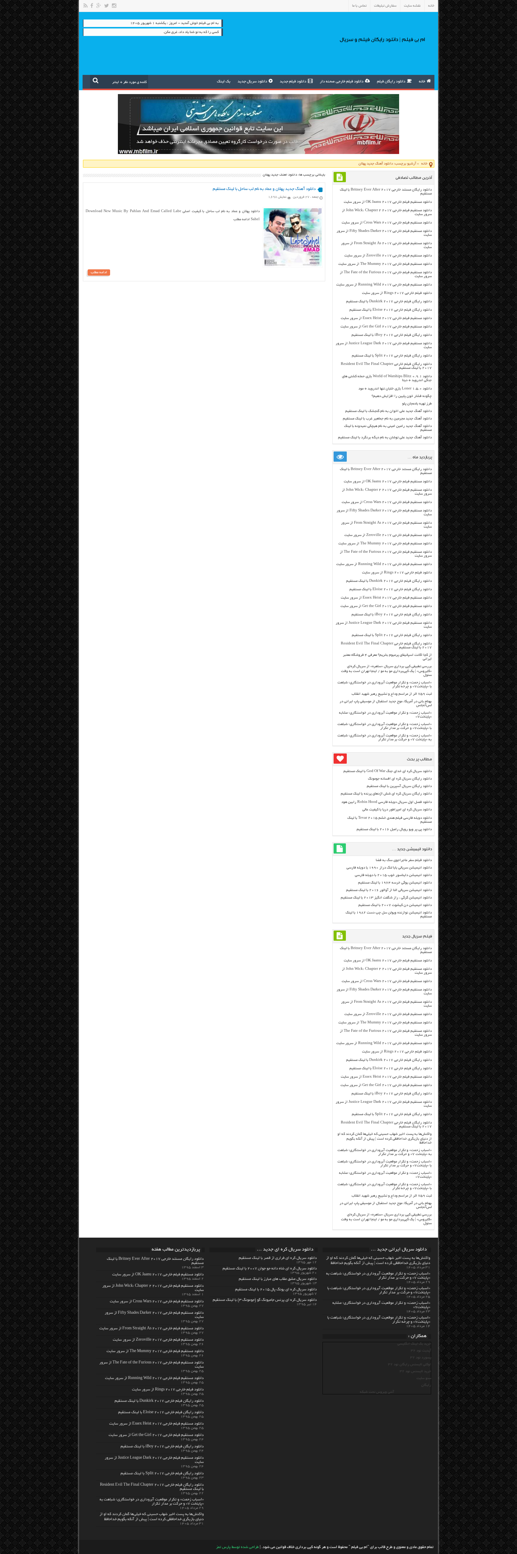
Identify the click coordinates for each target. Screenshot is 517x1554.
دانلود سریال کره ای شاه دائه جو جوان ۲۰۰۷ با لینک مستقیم (270, 1269)
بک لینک (223, 82)
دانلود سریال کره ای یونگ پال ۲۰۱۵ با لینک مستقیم (276, 1290)
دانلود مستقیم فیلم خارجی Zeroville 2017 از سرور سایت (388, 256)
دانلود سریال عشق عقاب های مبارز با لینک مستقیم (278, 1279)
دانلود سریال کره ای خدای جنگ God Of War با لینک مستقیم (387, 771)
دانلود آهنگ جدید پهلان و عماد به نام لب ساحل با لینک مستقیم (264, 189)
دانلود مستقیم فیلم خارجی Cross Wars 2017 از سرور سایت (387, 223)
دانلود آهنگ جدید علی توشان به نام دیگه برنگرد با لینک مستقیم (385, 438)
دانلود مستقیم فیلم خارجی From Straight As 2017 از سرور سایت (151, 1329)
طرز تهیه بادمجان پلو (417, 404)
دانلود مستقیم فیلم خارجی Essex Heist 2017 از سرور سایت (386, 318)
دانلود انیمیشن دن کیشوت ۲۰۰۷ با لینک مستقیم (395, 905)
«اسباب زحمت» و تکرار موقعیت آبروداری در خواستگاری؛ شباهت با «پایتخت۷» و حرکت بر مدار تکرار (384, 726)
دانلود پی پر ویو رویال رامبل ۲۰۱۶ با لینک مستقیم (394, 829)
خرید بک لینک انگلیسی (414, 1344)
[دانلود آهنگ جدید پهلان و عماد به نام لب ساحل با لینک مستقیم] (293, 266)
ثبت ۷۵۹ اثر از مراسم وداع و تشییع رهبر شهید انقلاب (392, 694)
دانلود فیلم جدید (293, 82)
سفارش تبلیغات (385, 6)
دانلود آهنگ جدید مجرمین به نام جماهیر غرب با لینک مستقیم (387, 419)
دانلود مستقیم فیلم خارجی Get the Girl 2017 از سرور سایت (386, 327)
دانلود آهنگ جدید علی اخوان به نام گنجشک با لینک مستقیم (388, 411)
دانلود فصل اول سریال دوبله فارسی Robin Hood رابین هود (386, 802)
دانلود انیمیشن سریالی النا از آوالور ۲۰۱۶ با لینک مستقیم (389, 890)
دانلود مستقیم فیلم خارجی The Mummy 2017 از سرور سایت (385, 264)
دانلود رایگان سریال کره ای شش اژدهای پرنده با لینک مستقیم (386, 794)
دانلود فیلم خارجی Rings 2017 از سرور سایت (397, 293)
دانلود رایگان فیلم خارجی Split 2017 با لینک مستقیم (392, 356)
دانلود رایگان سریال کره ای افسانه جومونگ (400, 779)
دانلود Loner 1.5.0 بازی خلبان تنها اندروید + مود (395, 389)
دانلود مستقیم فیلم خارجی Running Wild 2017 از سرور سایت (384, 285)
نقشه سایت (412, 6)
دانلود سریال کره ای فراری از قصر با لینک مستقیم (278, 1258)
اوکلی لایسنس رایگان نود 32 (409, 1364)
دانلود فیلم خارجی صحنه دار (342, 82)
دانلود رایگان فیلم (391, 82)
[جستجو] (95, 80)
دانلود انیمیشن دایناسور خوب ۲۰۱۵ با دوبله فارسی (393, 875)
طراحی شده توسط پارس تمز (237, 1547)
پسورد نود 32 (420, 1358)
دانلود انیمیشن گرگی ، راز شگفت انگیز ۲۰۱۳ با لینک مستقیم (386, 898)
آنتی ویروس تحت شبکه (377, 1392)
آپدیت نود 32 (421, 1351)
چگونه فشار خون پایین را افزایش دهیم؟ (402, 396)
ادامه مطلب (99, 272)
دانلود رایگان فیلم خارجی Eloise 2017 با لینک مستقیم (390, 310)
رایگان (426, 1385)
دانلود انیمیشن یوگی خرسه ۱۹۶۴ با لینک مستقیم (395, 883)
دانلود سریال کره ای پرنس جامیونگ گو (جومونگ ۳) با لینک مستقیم (265, 1300)
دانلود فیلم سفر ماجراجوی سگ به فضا (404, 860)
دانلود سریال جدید (252, 82)
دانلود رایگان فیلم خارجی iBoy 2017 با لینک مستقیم (392, 335)
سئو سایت (423, 1378)
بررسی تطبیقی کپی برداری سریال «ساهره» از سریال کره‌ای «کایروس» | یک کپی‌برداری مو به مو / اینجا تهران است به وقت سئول (386, 671)
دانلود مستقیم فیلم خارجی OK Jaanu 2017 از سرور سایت (388, 202)
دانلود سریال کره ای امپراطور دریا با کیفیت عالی (397, 810)
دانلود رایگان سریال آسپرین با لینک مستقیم (399, 786)
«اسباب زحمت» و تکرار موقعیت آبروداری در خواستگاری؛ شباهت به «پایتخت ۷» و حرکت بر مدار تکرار (384, 737)
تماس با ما (359, 6)
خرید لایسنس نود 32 (415, 1371)
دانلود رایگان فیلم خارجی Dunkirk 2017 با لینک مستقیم (389, 301)
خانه (431, 6)
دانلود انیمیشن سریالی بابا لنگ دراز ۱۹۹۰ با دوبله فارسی (389, 868)
